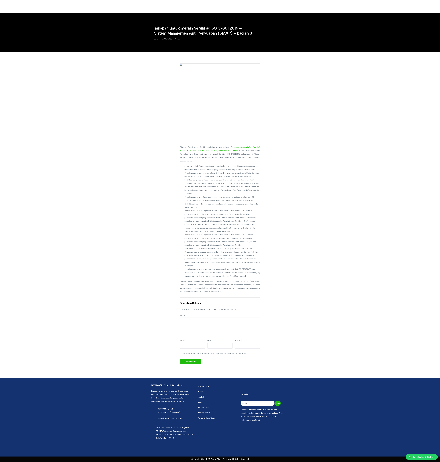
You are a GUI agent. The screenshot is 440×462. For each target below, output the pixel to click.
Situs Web (238, 340)
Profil (167, 27)
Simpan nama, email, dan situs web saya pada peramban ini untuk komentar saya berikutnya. (214, 353)
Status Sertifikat (202, 27)
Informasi (188, 27)
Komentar (184, 315)
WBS (215, 27)
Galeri (222, 27)
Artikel (177, 39)
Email (209, 340)
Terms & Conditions (206, 418)
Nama (182, 340)
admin (156, 39)
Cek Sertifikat (203, 386)
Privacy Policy (204, 413)
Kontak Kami (203, 407)
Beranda (158, 27)
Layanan (176, 27)
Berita (200, 392)
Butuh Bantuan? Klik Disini (424, 457)
